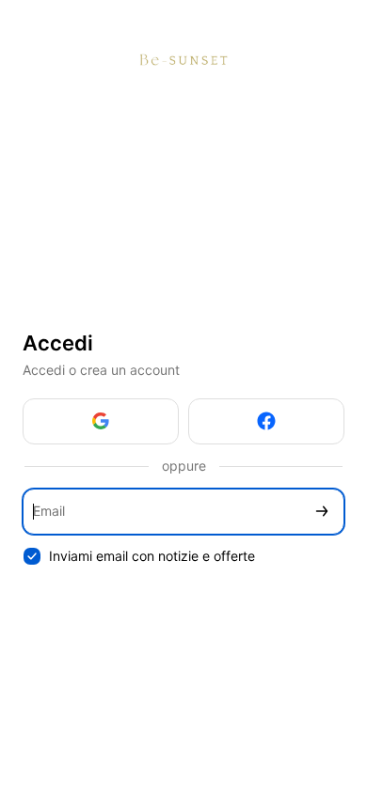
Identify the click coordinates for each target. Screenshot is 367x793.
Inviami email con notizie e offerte (152, 556)
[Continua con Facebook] (266, 421)
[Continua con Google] (101, 421)
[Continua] (322, 511)
